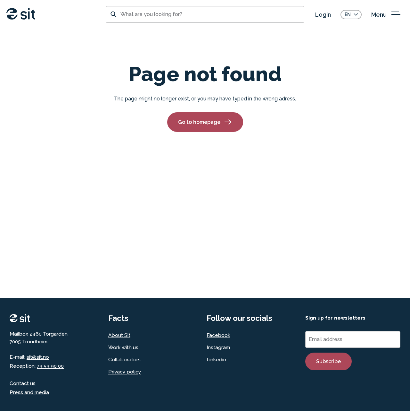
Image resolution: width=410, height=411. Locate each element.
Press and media (29, 392)
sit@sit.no (38, 357)
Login (323, 14)
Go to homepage (199, 122)
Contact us (23, 383)
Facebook (218, 335)
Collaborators (124, 359)
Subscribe (328, 361)
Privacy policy (124, 372)
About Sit (119, 335)
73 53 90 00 (50, 366)
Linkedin (216, 359)
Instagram (218, 347)
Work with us (123, 347)
